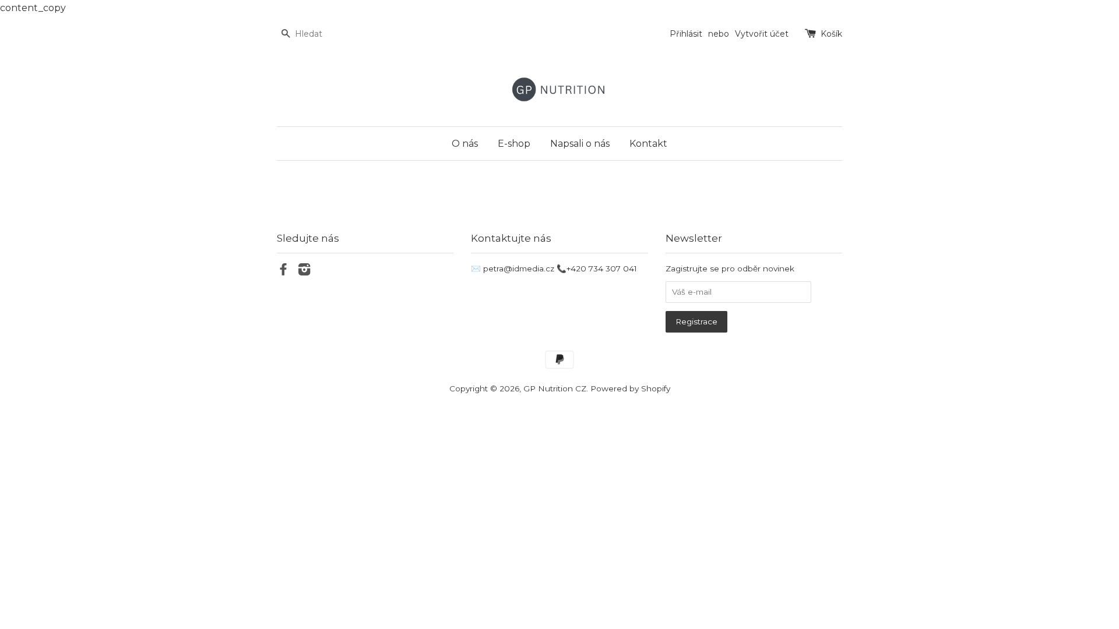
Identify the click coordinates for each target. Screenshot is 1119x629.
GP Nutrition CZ (554, 388)
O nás (465, 143)
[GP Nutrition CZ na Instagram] (304, 271)
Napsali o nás (580, 143)
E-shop (514, 143)
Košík (831, 34)
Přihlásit (686, 34)
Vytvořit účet (762, 34)
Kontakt (648, 143)
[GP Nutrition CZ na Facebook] (283, 271)
